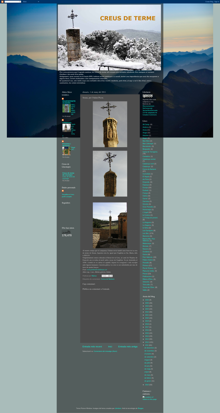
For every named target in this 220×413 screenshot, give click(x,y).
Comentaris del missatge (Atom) (105, 351)
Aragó (145, 133)
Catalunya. (146, 166)
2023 (147, 309)
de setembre (149, 357)
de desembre (149, 348)
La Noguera (147, 222)
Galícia (145, 196)
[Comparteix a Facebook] (109, 276)
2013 (147, 339)
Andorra (145, 127)
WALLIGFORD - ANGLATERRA (73, 109)
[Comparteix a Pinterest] (111, 276)
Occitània (146, 252)
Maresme (146, 236)
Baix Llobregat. (148, 143)
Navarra (145, 249)
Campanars (66, 122)
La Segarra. (147, 225)
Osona (145, 254)
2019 (147, 321)
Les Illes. (146, 233)
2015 (147, 333)
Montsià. (146, 246)
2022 (147, 312)
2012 (147, 342)
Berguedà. (146, 149)
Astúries (145, 135)
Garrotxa (146, 201)
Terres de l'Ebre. (149, 287)
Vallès (145, 290)
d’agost (147, 360)
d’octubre (148, 354)
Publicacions (147, 276)
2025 (147, 303)
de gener (147, 381)
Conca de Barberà (107, 279)
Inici (110, 346)
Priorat (145, 274)
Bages (145, 138)
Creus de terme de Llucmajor (68, 174)
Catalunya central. (149, 159)
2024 (147, 306)
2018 (147, 324)
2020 (147, 318)
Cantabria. (146, 156)
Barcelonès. (147, 146)
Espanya (146, 185)
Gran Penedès (148, 207)
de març (147, 375)
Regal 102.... (73, 148)
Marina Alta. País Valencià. (149, 240)
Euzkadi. (146, 190)
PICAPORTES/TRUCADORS (68, 102)
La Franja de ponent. (150, 218)
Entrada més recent (92, 346)
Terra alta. (146, 284)
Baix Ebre (146, 141)
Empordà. (146, 182)
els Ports (146, 179)
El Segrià (146, 176)
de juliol (147, 363)
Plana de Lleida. (148, 271)
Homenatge (147, 209)
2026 (147, 300)
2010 (147, 385)
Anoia (145, 130)
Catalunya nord (148, 164)
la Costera (146, 215)
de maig (147, 369)
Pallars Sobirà (148, 260)
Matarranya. (147, 243)
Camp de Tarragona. (150, 152)
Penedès (146, 263)
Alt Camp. (146, 124)
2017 (147, 327)
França (145, 193)
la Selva (145, 228)
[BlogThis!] (105, 276)
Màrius (94, 276)
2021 (147, 315)
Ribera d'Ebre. (148, 279)
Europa (145, 187)
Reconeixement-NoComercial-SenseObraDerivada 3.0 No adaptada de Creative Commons (150, 110)
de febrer (148, 378)
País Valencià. (148, 257)
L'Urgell (145, 212)
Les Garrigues (148, 230)
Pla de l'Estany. (148, 268)
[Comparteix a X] (107, 276)
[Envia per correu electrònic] (103, 276)
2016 (147, 330)
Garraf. (145, 198)
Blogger (140, 408)
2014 (147, 336)
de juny (147, 366)
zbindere (118, 408)
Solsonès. (146, 282)
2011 (147, 345)
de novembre (149, 351)
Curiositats (146, 174)
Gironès (145, 204)
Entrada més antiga (128, 346)
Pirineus (145, 265)
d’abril (146, 372)
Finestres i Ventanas (66, 144)
